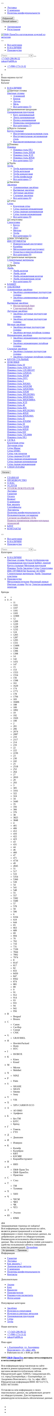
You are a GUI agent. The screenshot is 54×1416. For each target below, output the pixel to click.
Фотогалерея (13, 1298)
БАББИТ (11, 284)
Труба (10, 166)
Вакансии (12, 1290)
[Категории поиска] (2, 40)
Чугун (28, 584)
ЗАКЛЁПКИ (13, 287)
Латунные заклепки (23, 192)
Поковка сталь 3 (15, 381)
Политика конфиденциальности (23, 13)
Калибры (17, 246)
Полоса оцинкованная (24, 120)
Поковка (11, 147)
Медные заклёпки (16, 324)
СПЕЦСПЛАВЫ (16, 467)
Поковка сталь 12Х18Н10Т (21, 370)
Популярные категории (13, 1303)
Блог (9, 1287)
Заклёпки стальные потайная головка (32, 356)
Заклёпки (12, 1308)
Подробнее (32, 1247)
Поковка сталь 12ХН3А (19, 373)
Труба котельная (21, 171)
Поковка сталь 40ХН (23, 158)
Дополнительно (9, 1279)
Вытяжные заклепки (23, 190)
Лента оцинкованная (23, 117)
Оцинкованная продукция (20, 112)
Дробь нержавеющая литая (27, 278)
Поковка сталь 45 (16, 418)
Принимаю (22, 1250)
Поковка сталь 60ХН (17, 429)
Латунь (17, 101)
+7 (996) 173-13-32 (16, 66)
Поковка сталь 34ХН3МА (20, 389)
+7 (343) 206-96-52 (10, 58)
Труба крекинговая (23, 174)
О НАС (11, 483)
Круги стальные (15, 131)
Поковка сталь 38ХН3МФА (21, 399)
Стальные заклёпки (17, 348)
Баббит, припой (43, 563)
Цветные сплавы (15, 93)
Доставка (12, 7)
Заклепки (12, 184)
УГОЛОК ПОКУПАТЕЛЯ (20, 488)
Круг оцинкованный (23, 114)
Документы (13, 509)
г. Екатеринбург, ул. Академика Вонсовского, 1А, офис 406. (23, 1348)
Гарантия (12, 493)
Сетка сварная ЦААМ (18, 456)
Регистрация (13, 29)
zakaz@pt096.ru (9, 61)
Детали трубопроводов (37, 560)
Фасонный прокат (39, 581)
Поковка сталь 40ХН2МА (20, 416)
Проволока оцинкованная (26, 123)
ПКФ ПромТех (15, 1357)
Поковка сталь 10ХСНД (19, 367)
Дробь (10, 268)
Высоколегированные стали (27, 141)
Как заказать (13, 504)
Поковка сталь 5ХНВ (18, 426)
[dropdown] (2, 3)
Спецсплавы (13, 222)
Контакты (12, 1274)
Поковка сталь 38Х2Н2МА (21, 394)
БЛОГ (10, 526)
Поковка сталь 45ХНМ (19, 421)
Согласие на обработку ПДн (21, 518)
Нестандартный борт (24, 305)
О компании (13, 10)
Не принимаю (8, 1250)
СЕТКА (11, 440)
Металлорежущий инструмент (28, 249)
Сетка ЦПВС (14, 451)
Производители (15, 1292)
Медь (16, 104)
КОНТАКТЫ (14, 528)
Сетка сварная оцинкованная (28, 211)
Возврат (11, 499)
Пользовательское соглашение (22, 515)
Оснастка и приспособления (27, 252)
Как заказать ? (14, 1263)
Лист (15, 227)
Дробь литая (19, 273)
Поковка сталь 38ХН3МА (20, 397)
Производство (14, 50)
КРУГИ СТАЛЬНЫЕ (18, 359)
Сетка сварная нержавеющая (28, 209)
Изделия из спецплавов (19, 1311)
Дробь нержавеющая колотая (28, 276)
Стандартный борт (22, 308)
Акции (10, 1284)
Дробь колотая (20, 270)
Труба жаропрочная (23, 168)
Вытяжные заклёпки (17, 303)
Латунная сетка (15, 445)
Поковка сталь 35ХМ (18, 391)
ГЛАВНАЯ (13, 477)
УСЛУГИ (12, 485)
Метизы (17, 230)
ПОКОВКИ (13, 362)
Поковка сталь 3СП (23, 155)
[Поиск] (35, 56)
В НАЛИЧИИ (14, 47)
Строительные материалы (20, 260)
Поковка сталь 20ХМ (24, 152)
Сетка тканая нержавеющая (27, 214)
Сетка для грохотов (17, 453)
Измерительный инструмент (27, 244)
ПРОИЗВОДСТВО (17, 480)
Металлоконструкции (18, 581)
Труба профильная (22, 176)
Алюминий (19, 96)
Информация (8, 1253)
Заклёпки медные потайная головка (31, 332)
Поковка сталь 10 (16, 364)
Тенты (16, 262)
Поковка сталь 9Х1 (23, 149)
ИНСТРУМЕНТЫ (16, 241)
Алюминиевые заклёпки (25, 187)
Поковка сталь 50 (16, 424)
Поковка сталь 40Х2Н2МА (21, 410)
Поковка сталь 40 (16, 405)
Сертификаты (14, 507)
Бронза (16, 98)
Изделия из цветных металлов (22, 1313)
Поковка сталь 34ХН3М (19, 386)
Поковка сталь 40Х (17, 407)
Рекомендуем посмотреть (20, 1295)
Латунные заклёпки (17, 311)
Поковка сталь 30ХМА (19, 383)
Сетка (10, 203)
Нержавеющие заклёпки (19, 335)
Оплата (11, 496)
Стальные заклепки (23, 195)
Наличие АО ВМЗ (36, 571)
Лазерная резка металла (19, 1266)
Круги (16, 225)
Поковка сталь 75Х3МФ (19, 434)
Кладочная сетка (21, 206)
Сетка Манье (13, 448)
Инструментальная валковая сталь (30, 133)
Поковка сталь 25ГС (17, 378)
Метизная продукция (35, 565)
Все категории (14, 45)
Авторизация (14, 26)
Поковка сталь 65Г (16, 432)
